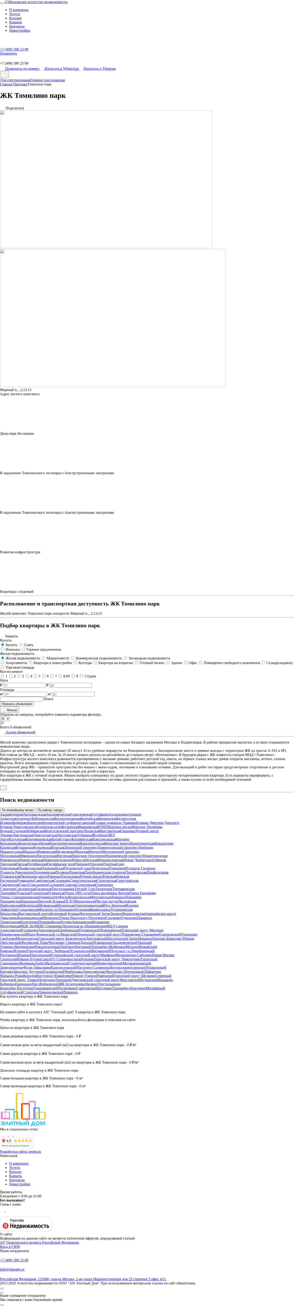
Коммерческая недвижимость (99, 658)
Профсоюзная (157, 872)
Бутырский (149, 980)
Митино (95, 852)
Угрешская (56, 893)
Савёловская (44, 881)
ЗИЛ (111, 835)
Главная (6, 84)
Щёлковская (47, 905)
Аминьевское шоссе (160, 914)
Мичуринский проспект (120, 852)
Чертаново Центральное (125, 972)
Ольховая (83, 909)
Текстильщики (62, 889)
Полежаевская (44, 872)
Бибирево (20, 823)
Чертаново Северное (64, 943)
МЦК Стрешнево (48, 926)
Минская (82, 852)
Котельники (9, 843)
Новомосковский (13, 934)
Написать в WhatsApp (62, 69)
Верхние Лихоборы (147, 827)
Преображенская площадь (105, 872)
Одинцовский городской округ (75, 955)
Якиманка (27, 963)
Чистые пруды (107, 901)
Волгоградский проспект (64, 831)
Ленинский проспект (81, 847)
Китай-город (62, 839)
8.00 (66, 676)
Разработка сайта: (20, 1151)
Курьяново (101, 922)
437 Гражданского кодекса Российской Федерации (39, 1242)
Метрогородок (27, 938)
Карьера (15, 22)
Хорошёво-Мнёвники (108, 947)
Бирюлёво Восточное (17, 988)
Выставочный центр (34, 914)
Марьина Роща (11, 976)
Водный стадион (13, 831)
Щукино (23, 955)
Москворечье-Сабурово (133, 955)
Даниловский (48, 930)
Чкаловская (127, 901)
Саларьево (62, 881)
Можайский (147, 947)
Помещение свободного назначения (232, 663)
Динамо (6, 835)
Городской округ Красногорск (62, 938)
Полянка (62, 872)
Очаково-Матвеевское (17, 947)
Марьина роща (11, 852)
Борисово (35, 823)
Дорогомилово (94, 972)
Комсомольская (104, 839)
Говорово (127, 831)
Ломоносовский (51, 992)
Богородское (120, 967)
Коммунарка (100, 909)
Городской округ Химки (19, 980)
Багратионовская (67, 819)
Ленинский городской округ (99, 934)
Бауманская (108, 819)
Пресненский (40, 955)
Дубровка (84, 835)
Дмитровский (96, 938)
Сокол (23, 885)
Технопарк (104, 889)
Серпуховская (127, 881)
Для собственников (15, 80)
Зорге (4, 839)
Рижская (109, 876)
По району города (50, 810)
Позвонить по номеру (22, 69)
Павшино (144, 918)
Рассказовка (70, 876)
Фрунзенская (101, 897)
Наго (36, 984)
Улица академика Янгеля (109, 893)
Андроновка (118, 814)
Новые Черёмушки (138, 860)
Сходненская (25, 889)
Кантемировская (39, 839)
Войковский (49, 984)
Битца (56, 922)
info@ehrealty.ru (12, 1269)
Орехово (81, 864)
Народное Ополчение (89, 856)
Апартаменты (16, 663)
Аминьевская (82, 922)
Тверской (144, 943)
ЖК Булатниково (72, 984)
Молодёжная (10, 926)
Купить (11, 645)
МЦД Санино (117, 926)
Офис (193, 663)
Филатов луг (49, 909)
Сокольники (38, 885)
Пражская (77, 872)
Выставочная (110, 831)
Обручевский (10, 943)
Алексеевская (81, 814)
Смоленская (9, 885)
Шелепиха (29, 905)
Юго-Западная (114, 905)
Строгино (7, 889)
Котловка (104, 988)
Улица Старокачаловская (19, 897)
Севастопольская (83, 881)
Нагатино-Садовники (93, 967)
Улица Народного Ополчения (82, 918)
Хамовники (103, 943)
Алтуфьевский (11, 992)
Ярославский (130, 980)
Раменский (105, 976)
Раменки (54, 876)
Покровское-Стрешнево (140, 934)
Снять (28, 645)
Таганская (43, 889)
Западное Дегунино (28, 972)
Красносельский (63, 967)
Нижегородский (110, 963)
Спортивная (86, 885)
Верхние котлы (120, 827)
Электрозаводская (89, 905)
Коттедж (85, 663)
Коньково (165, 980)
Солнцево (55, 885)
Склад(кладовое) (279, 663)
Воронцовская (133, 914)
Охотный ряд (114, 864)
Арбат (40, 963)
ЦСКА (69, 901)
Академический (124, 943)
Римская (122, 876)
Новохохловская (110, 860)
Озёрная (159, 860)
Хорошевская (10, 901)
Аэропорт (24, 819)
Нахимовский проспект (124, 856)
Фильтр (11, 710)
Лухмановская (121, 909)
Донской (87, 943)
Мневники (51, 918)
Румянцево (25, 881)
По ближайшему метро (17, 810)
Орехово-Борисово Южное (173, 938)
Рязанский (69, 934)
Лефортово (8, 909)
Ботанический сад (56, 823)
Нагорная (64, 856)
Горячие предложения (47, 80)
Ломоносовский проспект (118, 847)
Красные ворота (117, 843)
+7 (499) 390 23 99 (14, 1260)
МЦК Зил (27, 926)
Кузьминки (24, 847)
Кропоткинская (142, 843)
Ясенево (132, 905)
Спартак (69, 885)
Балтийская (90, 819)
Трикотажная (10, 922)
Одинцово (129, 918)
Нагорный (83, 947)
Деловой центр (147, 831)
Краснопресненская (64, 843)
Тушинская (39, 893)
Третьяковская (123, 889)
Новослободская (85, 860)
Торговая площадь (20, 667)
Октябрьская (37, 864)
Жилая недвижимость (23, 658)
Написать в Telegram (100, 69)
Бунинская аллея (49, 827)
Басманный (101, 951)
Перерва (44, 922)
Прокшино (67, 909)
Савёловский (86, 988)
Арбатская (8, 819)
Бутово (66, 922)
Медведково (65, 852)
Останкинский (80, 951)
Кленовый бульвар (65, 914)
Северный (163, 976)
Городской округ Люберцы (48, 951)
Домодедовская (45, 835)
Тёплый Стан (85, 889)
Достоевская (67, 835)
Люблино (145, 847)
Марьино (30, 852)
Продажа (20, 84)
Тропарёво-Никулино (129, 988)
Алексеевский (11, 930)
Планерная (117, 868)
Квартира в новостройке (53, 663)
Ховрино (118, 897)
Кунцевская (42, 847)
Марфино (107, 955)
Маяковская (46, 852)
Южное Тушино (84, 976)
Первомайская (52, 868)
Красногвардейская (34, 843)
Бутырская (70, 827)
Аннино (134, 814)
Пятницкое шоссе (34, 876)
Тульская (23, 893)
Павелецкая (9, 868)
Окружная (8, 864)
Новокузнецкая (31, 860)
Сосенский (8, 959)
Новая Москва (163, 955)
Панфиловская (29, 868)
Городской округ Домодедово (117, 959)
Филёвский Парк (34, 943)
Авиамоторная (11, 814)
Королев (29, 976)
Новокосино (9, 860)
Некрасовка (9, 914)
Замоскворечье (11, 967)
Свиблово (8, 938)
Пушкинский (155, 967)
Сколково (113, 918)
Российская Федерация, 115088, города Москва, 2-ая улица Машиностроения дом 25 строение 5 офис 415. (83, 1279)
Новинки (13, 649)
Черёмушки (74, 972)
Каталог (15, 18)
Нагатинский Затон (95, 914)
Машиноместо (58, 658)
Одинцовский (170, 934)
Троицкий (63, 980)
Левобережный (143, 951)
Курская (58, 847)
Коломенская (82, 839)
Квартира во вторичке (115, 663)
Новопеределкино (57, 860)
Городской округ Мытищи (143, 930)
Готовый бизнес (152, 663)
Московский (155, 988)
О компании (18, 10)
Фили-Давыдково (37, 967)
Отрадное (96, 864)
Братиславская (82, 823)
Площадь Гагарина (140, 868)
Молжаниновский (137, 963)
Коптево (122, 839)
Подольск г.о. (120, 951)
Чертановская (85, 901)
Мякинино (28, 856)
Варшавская (88, 827)
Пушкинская (10, 876)
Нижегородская (155, 856)
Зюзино (116, 914)
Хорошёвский (111, 930)
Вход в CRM (10, 1247)
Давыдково (8, 918)
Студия (90, 676)
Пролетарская (136, 872)
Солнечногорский (83, 963)
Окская (21, 864)
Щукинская (66, 905)
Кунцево (87, 959)
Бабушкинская (43, 819)
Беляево (6, 823)
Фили (63, 897)
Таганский (149, 959)
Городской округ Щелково (134, 976)
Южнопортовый (47, 947)
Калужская (17, 839)
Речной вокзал (91, 876)
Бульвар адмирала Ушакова (114, 823)
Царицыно (29, 901)
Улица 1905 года (77, 893)
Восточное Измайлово (53, 976)
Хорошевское (95, 926)
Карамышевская (30, 918)
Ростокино (8, 881)
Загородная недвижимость (149, 658)
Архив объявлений (20, 732)
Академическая (58, 814)
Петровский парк (77, 868)
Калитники (29, 922)
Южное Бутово (29, 959)
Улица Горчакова (142, 893)
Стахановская (28, 909)
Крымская (8, 847)
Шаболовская (10, 905)
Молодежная (10, 856)
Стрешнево (104, 885)
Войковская (35, 831)
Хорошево (133, 897)
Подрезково (67, 988)
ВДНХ (103, 827)
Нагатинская (47, 856)
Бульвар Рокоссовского (18, 827)
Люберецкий (69, 930)
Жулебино (100, 835)
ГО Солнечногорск (66, 959)
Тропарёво (8, 893)
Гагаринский (54, 972)
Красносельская (92, 843)
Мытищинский (57, 963)
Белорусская (126, 819)
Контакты (17, 26)
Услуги (14, 14)
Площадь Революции (16, 872)
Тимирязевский (46, 988)
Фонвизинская (79, 897)
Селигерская (106, 881)
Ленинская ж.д (73, 926)
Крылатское (164, 843)
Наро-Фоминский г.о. (44, 934)
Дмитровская (22, 835)
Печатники (100, 868)
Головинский (89, 930)
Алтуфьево (100, 814)
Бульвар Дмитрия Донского (157, 823)
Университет (49, 897)
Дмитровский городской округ (95, 980)
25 (2, 723)
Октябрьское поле (61, 864)
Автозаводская (34, 814)
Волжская (92, 831)
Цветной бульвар (51, 901)
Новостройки (19, 30)
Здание (176, 663)
